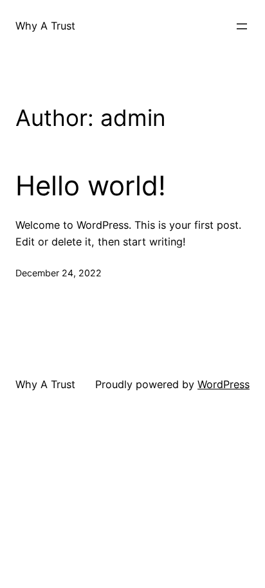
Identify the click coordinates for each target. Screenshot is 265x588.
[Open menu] (242, 26)
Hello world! (90, 186)
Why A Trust (45, 25)
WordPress (223, 384)
